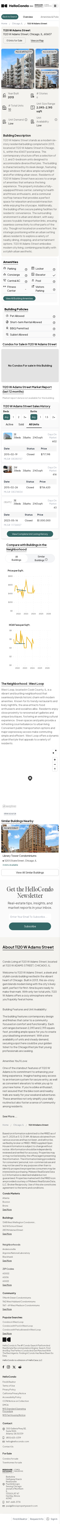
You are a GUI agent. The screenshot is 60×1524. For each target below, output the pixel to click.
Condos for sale (10, 1459)
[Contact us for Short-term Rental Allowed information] (54, 322)
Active (9, 424)
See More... (10, 1116)
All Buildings (16, 558)
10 (9, 109)
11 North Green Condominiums (17, 1298)
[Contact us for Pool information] (54, 281)
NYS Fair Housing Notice (14, 1415)
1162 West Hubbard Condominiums (19, 1301)
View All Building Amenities (19, 298)
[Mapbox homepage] (9, 806)
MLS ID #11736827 (49, 73)
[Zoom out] (54, 764)
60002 (6, 1273)
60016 (6, 1277)
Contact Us (8, 1446)
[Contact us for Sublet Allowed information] (54, 335)
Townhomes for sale (12, 1462)
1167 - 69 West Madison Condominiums (21, 1305)
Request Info (37, 1518)
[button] (30, 778)
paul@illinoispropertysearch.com (22, 1506)
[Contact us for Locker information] (54, 269)
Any (7, 417)
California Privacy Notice (14, 1393)
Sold (21, 424)
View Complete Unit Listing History (30, 533)
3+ (25, 417)
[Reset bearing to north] (54, 769)
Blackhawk (8, 1257)
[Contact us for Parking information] (26, 269)
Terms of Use (9, 1386)
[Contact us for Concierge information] (26, 275)
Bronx (5, 1206)
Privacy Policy (9, 1389)
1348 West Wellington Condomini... (19, 1222)
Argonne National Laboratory (16, 1253)
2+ (53, 417)
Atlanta (6, 1198)
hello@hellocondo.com (17, 1441)
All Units (34, 424)
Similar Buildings (40, 558)
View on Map (37, 40)
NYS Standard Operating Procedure (14, 1410)
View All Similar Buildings (30, 872)
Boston (6, 1202)
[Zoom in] (54, 759)
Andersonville (9, 1249)
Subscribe (30, 926)
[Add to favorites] (54, 828)
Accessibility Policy (12, 1397)
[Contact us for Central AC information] (26, 281)
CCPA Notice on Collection (16, 1401)
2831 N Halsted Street (13, 1230)
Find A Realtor (9, 1382)
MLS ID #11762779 (24, 52)
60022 (6, 1281)
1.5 (46, 417)
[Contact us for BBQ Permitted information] (54, 328)
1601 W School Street (13, 1226)
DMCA (5, 1405)
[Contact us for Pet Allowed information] (54, 316)
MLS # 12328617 (11, 828)
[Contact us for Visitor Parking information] (54, 289)
